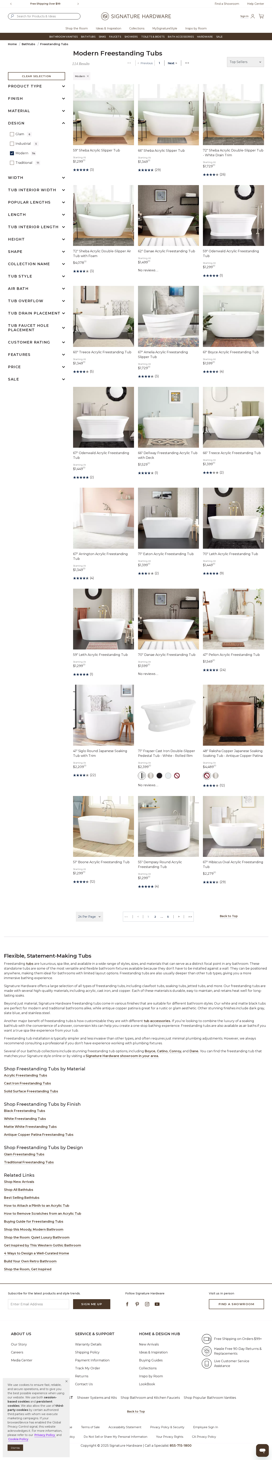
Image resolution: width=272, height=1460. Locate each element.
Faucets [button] (115, 36)
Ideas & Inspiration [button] (108, 28)
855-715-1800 (181, 1445)
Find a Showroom (227, 4)
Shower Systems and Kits (97, 1398)
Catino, (162, 1051)
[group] (45, 4)
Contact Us (84, 1384)
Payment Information (92, 1360)
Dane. (194, 1051)
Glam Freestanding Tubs (24, 1154)
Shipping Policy (87, 1352)
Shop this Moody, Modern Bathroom (33, 1229)
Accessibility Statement (125, 1427)
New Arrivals (149, 1344)
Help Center (255, 4)
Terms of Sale (90, 1427)
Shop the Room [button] (77, 28)
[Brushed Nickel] (151, 776)
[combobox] (44, 16)
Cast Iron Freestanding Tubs (27, 1083)
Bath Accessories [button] (181, 36)
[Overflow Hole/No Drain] (177, 776)
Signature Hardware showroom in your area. (122, 1056)
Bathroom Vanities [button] (63, 36)
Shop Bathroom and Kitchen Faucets (150, 1398)
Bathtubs (28, 44)
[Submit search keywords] (12, 16)
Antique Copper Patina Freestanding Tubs (38, 1135)
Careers (17, 1352)
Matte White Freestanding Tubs (30, 1127)
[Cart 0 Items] (261, 16)
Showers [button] (131, 36)
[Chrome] (142, 776)
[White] (168, 776)
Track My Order (87, 1368)
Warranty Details (88, 1344)
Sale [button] (219, 36)
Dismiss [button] (15, 1447)
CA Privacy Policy (204, 1437)
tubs (29, 964)
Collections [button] (136, 28)
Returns (81, 1376)
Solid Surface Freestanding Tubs (31, 1091)
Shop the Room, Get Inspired (27, 1269)
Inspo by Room (151, 1376)
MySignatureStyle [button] (164, 28)
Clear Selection (36, 76)
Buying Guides (150, 1360)
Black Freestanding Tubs (24, 1111)
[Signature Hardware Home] (136, 16)
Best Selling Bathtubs (21, 1198)
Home (12, 44)
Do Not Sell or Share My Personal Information (115, 1437)
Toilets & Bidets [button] (153, 36)
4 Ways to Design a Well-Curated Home (36, 1253)
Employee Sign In (205, 1427)
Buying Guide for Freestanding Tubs (33, 1221)
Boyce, (150, 1051)
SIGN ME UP (91, 1304)
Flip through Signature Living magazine (45, 3)
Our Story (19, 1344)
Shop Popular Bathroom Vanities (210, 1398)
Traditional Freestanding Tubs (29, 1162)
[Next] (80, 4)
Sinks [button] (102, 36)
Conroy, (175, 1051)
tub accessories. (157, 1021)
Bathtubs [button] (88, 36)
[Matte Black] (159, 776)
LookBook (147, 1384)
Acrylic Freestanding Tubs (25, 1075)
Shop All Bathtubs (18, 1190)
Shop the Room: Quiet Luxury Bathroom (36, 1237)
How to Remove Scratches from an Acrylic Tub (42, 1213)
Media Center (21, 1360)
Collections (148, 1368)
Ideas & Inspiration (153, 1352)
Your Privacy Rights (169, 1437)
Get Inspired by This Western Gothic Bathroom (42, 1245)
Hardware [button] (205, 36)
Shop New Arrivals (19, 1182)
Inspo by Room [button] (196, 28)
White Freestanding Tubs (25, 1119)
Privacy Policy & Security (167, 1427)
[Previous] (11, 4)
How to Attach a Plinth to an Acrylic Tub (36, 1206)
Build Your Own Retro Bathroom (30, 1261)
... (161, 916)
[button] (66, 1381)
